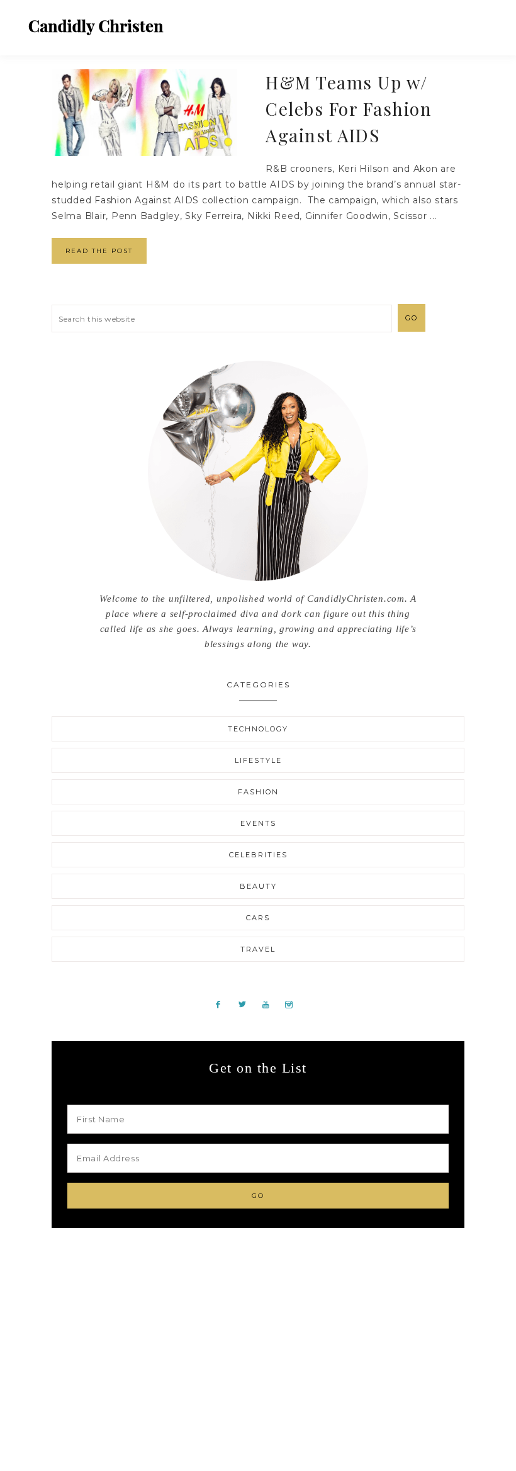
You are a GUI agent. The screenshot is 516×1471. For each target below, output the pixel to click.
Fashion (258, 791)
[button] (479, 22)
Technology (258, 728)
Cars (258, 917)
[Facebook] (223, 1004)
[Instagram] (293, 1004)
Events (258, 823)
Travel (258, 949)
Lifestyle (258, 760)
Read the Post (99, 251)
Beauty (258, 886)
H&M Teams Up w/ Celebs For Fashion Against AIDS (349, 108)
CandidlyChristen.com (96, 26)
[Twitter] (247, 1004)
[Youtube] (271, 1004)
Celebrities (258, 854)
